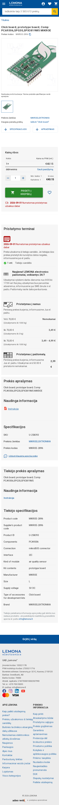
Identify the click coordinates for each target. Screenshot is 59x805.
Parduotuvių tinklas (12, 759)
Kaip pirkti (38, 714)
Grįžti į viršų (29, 639)
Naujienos (7, 743)
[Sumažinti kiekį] (23, 178)
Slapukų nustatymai (43, 778)
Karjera (6, 767)
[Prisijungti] (43, 4)
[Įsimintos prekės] (50, 4)
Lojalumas (7, 771)
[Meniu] (4, 4)
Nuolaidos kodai (41, 762)
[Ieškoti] (55, 11)
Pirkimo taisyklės (42, 758)
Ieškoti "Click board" (40, 122)
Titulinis (5, 20)
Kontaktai (7, 755)
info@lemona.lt (26, 619)
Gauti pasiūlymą (45, 169)
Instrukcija (13, 409)
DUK (35, 774)
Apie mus (7, 751)
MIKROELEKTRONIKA (40, 118)
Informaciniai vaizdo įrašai (16, 763)
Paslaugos (7, 747)
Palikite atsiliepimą (42, 782)
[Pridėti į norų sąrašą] (49, 192)
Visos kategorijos (11, 775)
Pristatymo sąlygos (43, 722)
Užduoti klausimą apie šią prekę (23, 456)
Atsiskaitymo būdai (43, 718)
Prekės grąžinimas (42, 726)
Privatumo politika (42, 746)
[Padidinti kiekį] (8, 178)
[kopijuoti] (29, 34)
